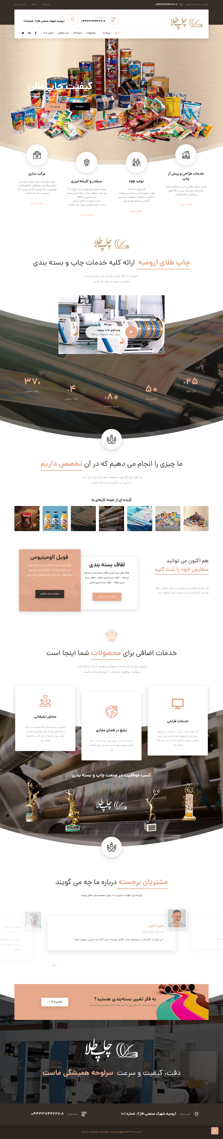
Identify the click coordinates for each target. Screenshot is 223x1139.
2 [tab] (53, 965)
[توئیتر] (23, 33)
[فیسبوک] (36, 33)
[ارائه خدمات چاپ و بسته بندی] (187, 23)
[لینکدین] (29, 33)
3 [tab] (57, 965)
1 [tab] (49, 965)
